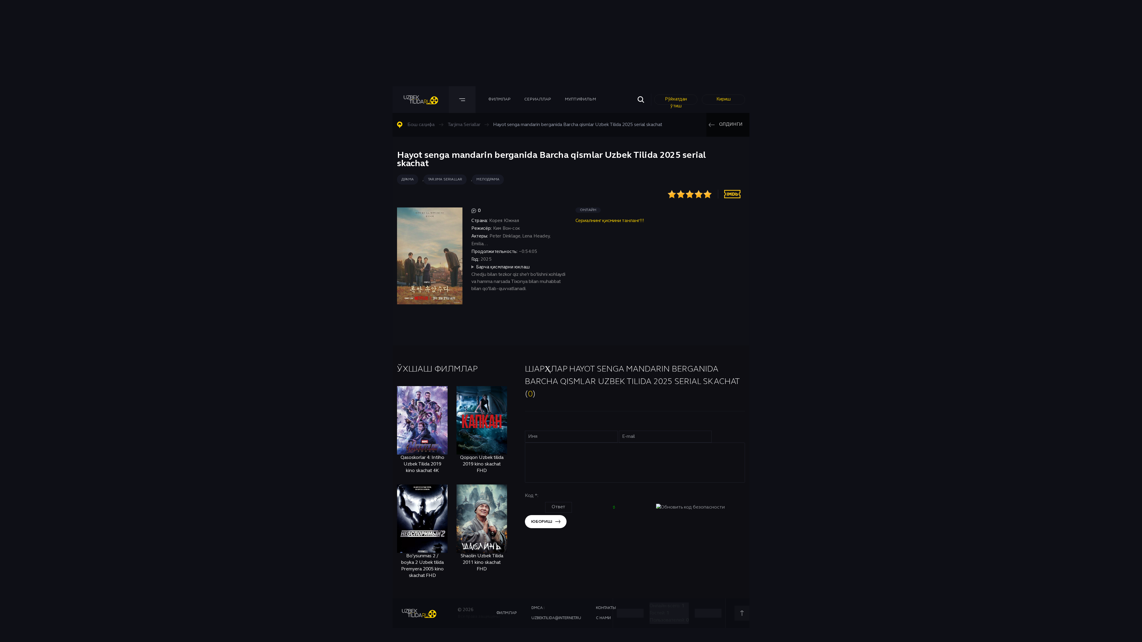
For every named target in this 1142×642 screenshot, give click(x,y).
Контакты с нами (606, 613)
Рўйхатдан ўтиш (676, 101)
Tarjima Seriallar (445, 179)
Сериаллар (537, 99)
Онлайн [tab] (588, 210)
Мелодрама (487, 179)
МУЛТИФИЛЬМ (580, 99)
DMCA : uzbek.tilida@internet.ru (556, 613)
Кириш (723, 99)
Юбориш (541, 522)
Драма (407, 179)
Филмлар (499, 99)
